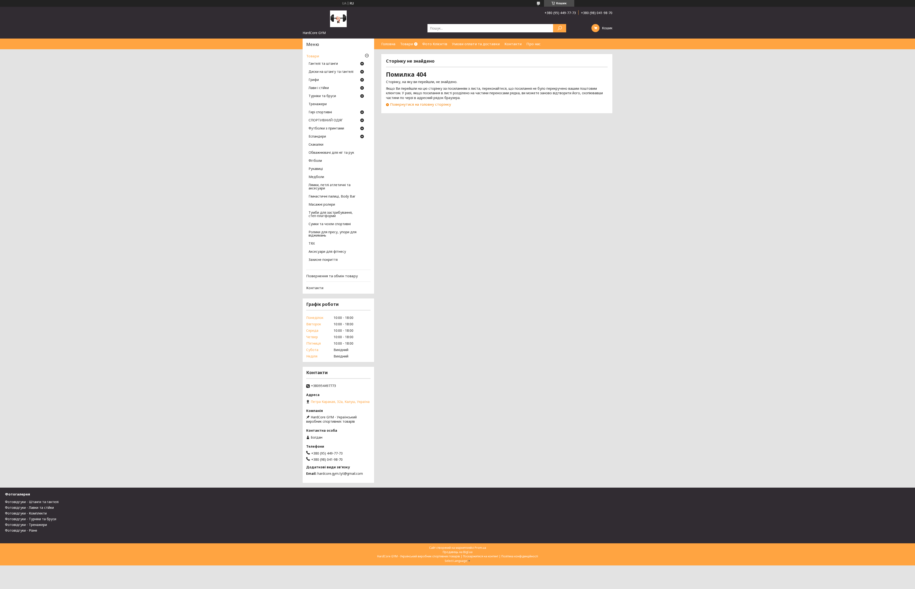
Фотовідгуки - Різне (21, 530)
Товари (406, 43)
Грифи (314, 80)
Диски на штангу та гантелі (331, 72)
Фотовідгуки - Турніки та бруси (30, 519)
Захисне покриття (323, 260)
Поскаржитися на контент (480, 556)
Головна (388, 43)
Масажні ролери (322, 205)
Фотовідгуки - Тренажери (26, 524)
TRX (312, 244)
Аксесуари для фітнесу (327, 252)
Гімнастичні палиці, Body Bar (332, 196)
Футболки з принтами (326, 128)
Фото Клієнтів (434, 43)
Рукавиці (316, 169)
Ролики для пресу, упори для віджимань (332, 234)
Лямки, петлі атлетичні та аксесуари (330, 186)
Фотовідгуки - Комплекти (26, 513)
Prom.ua (480, 548)
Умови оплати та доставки (476, 43)
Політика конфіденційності (519, 556)
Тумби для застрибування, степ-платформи (331, 214)
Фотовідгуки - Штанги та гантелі (32, 502)
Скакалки (316, 145)
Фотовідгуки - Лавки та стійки (29, 507)
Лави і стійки (319, 88)
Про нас (533, 43)
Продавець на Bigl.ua (458, 552)
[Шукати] (559, 28)
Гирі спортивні (320, 112)
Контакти (513, 43)
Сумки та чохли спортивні (330, 224)
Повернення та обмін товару (332, 275)
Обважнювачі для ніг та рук (331, 153)
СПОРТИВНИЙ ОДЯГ (326, 120)
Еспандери (317, 137)
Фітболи (315, 161)
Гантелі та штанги (323, 64)
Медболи (316, 177)
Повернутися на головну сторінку (420, 104)
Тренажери (318, 104)
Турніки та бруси (322, 96)
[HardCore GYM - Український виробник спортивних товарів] (338, 18)
